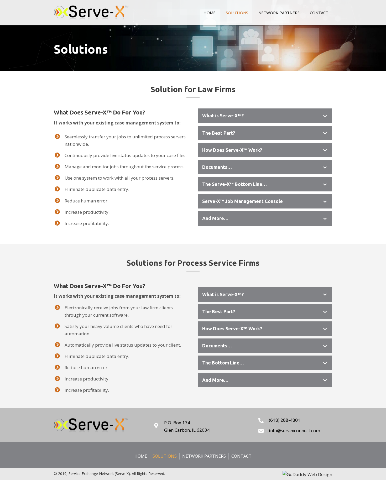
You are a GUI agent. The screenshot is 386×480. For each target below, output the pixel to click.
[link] (210, 12)
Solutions (165, 456)
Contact (241, 456)
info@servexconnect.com (294, 430)
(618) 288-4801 (284, 420)
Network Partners (204, 456)
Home (140, 456)
